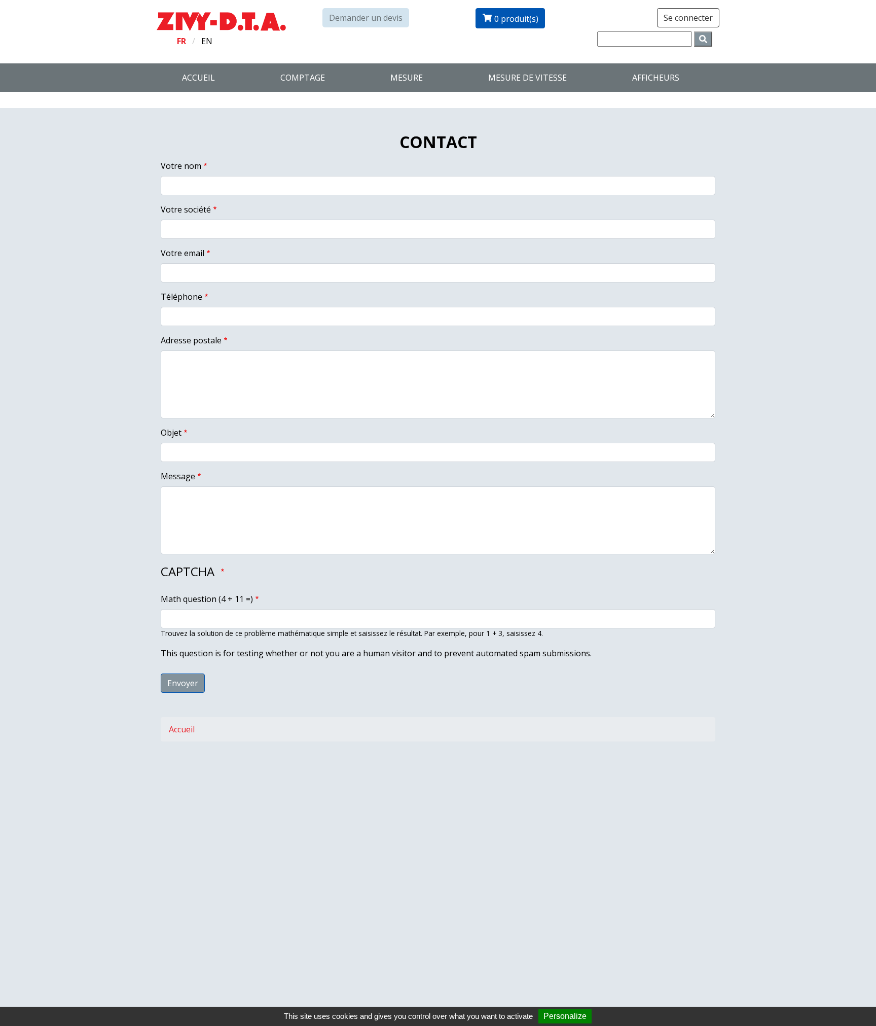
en (206, 41)
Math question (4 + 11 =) (207, 599)
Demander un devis (366, 17)
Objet (171, 432)
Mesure (406, 77)
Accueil (198, 77)
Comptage (302, 77)
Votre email (182, 253)
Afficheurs (655, 77)
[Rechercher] (703, 39)
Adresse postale (191, 340)
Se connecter (688, 17)
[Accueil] (221, 20)
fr (181, 41)
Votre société (186, 209)
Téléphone (181, 296)
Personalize (565, 1016)
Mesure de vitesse (527, 77)
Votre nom (181, 165)
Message (178, 476)
